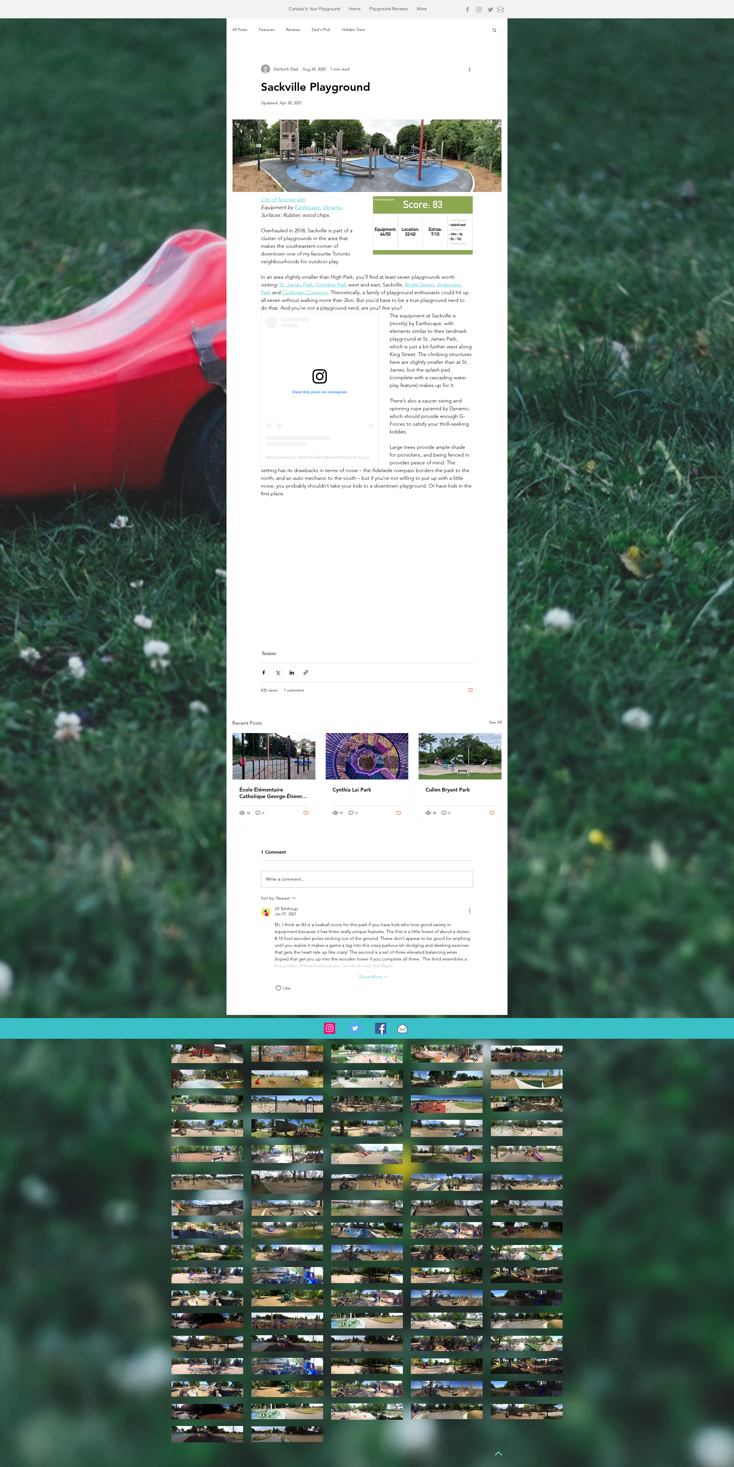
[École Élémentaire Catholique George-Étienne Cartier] (274, 756)
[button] (494, 30)
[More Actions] (469, 911)
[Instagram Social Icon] (329, 1028)
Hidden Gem (353, 29)
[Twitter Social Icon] (355, 1028)
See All (495, 722)
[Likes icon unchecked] (278, 988)
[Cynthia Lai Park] (367, 756)
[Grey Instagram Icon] (479, 9)
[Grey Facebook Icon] (467, 9)
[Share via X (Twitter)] (277, 672)
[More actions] (469, 69)
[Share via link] (306, 672)
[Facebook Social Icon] (380, 1028)
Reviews (293, 29)
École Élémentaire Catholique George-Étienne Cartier (272, 793)
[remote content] (319, 389)
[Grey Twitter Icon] (490, 9)
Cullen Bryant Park (447, 789)
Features (267, 29)
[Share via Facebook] (263, 672)
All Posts (239, 29)
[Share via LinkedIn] (291, 672)
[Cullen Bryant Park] (460, 756)
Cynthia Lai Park (352, 789)
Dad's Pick (321, 29)
